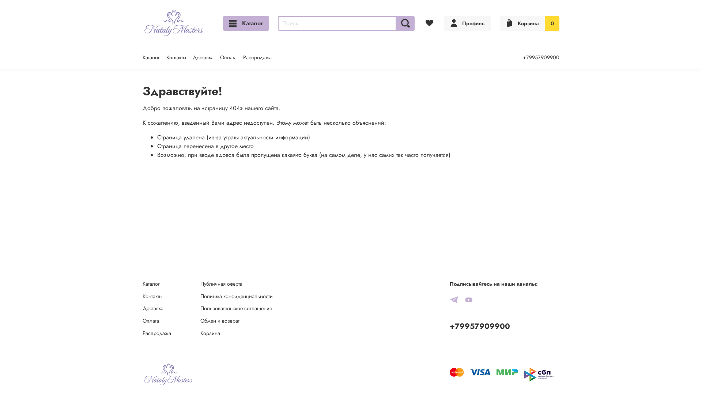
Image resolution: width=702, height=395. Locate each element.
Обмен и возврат (219, 320)
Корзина (210, 333)
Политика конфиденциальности (236, 296)
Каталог (252, 23)
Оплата (228, 57)
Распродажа (257, 57)
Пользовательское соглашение (236, 308)
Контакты (176, 57)
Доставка (203, 57)
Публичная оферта (221, 283)
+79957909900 (541, 57)
